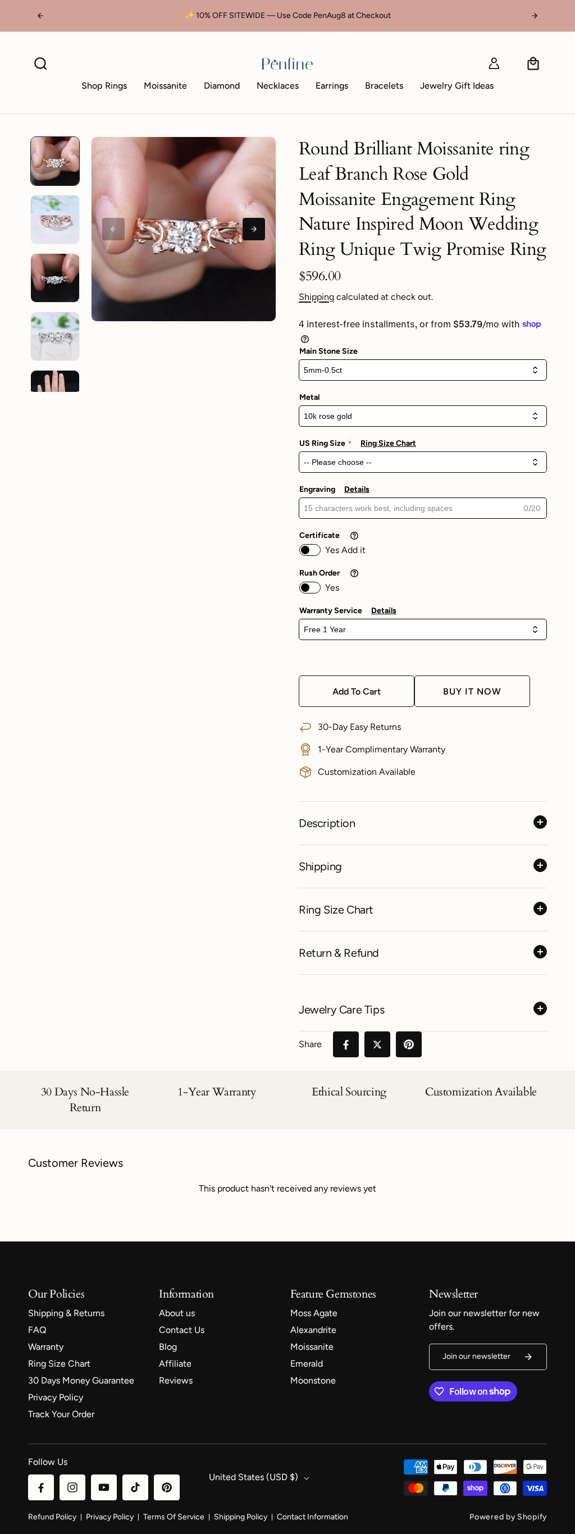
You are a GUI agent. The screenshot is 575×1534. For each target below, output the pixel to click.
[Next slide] (254, 229)
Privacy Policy (110, 1517)
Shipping (316, 296)
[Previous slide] (113, 229)
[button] (40, 63)
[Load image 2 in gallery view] (55, 219)
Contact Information (312, 1517)
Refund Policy (52, 1517)
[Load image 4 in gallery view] (55, 336)
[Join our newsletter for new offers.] (528, 1357)
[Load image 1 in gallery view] (55, 161)
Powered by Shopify (508, 1517)
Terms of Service (173, 1517)
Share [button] (310, 1044)
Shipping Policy (240, 1517)
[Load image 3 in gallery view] (55, 278)
